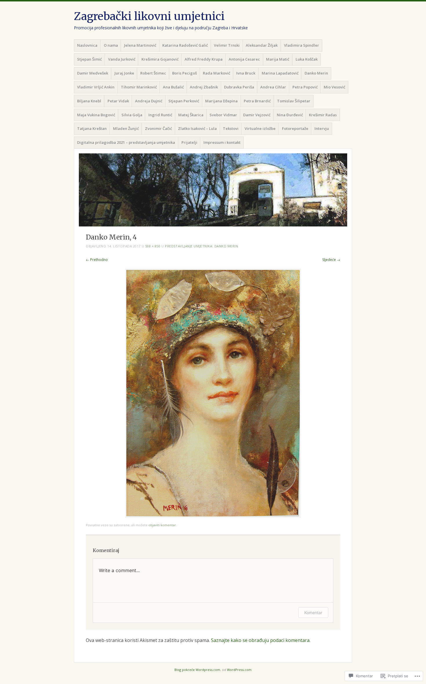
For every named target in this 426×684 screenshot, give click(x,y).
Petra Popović (305, 87)
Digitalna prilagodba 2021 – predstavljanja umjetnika (126, 142)
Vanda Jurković (121, 59)
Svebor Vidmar (223, 114)
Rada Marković (216, 73)
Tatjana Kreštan (92, 128)
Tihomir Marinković (139, 87)
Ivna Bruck (245, 73)
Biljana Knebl (89, 101)
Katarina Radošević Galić (185, 45)
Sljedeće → (331, 259)
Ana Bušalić (173, 87)
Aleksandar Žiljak (262, 45)
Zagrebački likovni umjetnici (149, 16)
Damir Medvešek (92, 73)
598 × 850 (153, 246)
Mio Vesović (334, 87)
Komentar (313, 612)
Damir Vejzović (256, 114)
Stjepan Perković (183, 101)
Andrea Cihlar (273, 87)
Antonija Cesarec (244, 59)
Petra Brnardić (257, 101)
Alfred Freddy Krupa (204, 59)
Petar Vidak (118, 101)
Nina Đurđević (290, 114)
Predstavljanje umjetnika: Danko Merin (201, 246)
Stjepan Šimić (89, 59)
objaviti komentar (162, 525)
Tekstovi (231, 128)
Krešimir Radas (323, 114)
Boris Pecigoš (184, 73)
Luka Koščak (307, 59)
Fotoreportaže (295, 128)
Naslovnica (87, 45)
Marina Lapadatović (280, 73)
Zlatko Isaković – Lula (197, 128)
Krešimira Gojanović (160, 59)
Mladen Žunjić (126, 128)
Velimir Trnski (227, 45)
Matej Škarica (190, 114)
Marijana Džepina (221, 101)
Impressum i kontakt (222, 142)
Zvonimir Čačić (158, 128)
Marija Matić (277, 59)
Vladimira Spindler (301, 45)
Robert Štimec (153, 73)
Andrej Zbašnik (204, 87)
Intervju (321, 128)
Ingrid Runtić (160, 114)
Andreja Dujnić (148, 101)
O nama (111, 45)
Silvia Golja (131, 114)
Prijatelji (189, 142)
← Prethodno (97, 259)
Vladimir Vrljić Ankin (95, 87)
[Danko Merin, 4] (213, 516)
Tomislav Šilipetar (293, 101)
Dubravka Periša (239, 87)
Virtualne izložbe (260, 128)
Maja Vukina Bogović (96, 114)
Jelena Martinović (140, 45)
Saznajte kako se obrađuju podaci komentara (260, 640)
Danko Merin (316, 73)
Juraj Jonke (124, 73)
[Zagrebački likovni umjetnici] (213, 189)
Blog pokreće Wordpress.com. (197, 669)
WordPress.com (239, 669)
